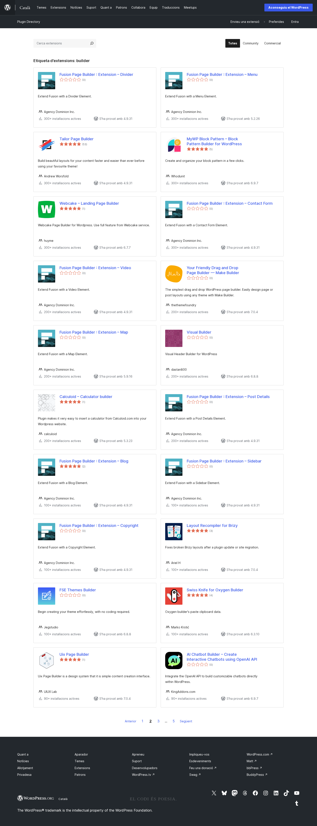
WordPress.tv (143, 774)
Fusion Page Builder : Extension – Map (94, 332)
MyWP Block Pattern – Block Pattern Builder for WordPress (214, 141)
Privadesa (24, 774)
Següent (186, 721)
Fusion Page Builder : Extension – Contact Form (230, 203)
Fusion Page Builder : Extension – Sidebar (224, 461)
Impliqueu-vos (199, 754)
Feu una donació (203, 768)
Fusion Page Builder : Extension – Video (95, 267)
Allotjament (25, 768)
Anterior (130, 721)
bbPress (254, 768)
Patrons (80, 774)
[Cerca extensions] (92, 43)
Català (62, 799)
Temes (79, 761)
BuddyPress (257, 774)
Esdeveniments (200, 761)
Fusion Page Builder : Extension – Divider (96, 74)
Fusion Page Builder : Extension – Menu (222, 74)
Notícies (23, 761)
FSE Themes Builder (78, 590)
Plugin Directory (28, 21)
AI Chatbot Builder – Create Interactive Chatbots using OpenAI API (222, 657)
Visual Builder (199, 332)
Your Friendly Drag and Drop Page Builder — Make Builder (213, 270)
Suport (137, 761)
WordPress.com (260, 754)
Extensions (82, 768)
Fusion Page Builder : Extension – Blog (94, 461)
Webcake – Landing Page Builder (89, 203)
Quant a (22, 754)
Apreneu (138, 754)
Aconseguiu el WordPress (288, 7)
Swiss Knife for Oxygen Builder (215, 590)
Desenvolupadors (144, 768)
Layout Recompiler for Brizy (212, 525)
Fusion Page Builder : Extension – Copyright (99, 525)
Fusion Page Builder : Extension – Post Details (228, 396)
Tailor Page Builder (77, 139)
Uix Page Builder (74, 654)
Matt (252, 761)
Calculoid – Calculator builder (86, 396)
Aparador (81, 754)
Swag (195, 774)
